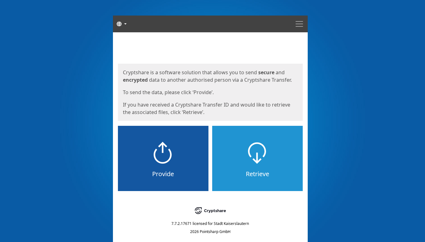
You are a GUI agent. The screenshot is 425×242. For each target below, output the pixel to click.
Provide (163, 174)
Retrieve (257, 174)
